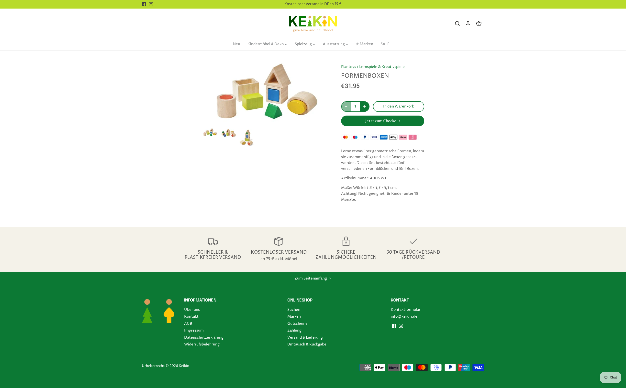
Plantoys (348, 66)
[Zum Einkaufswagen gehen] (479, 23)
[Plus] (364, 106)
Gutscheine (297, 323)
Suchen (293, 309)
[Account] (468, 23)
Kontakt (191, 316)
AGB (188, 323)
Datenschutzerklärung (204, 337)
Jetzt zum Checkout (382, 121)
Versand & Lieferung (305, 337)
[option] (210, 132)
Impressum (194, 330)
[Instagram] (151, 4)
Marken (294, 316)
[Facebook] (144, 4)
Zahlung (294, 330)
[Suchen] (457, 23)
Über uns (192, 309)
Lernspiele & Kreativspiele (382, 66)
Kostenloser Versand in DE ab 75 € (313, 4)
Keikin (184, 366)
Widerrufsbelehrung (202, 344)
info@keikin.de (404, 316)
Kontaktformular (405, 309)
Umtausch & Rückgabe (306, 344)
